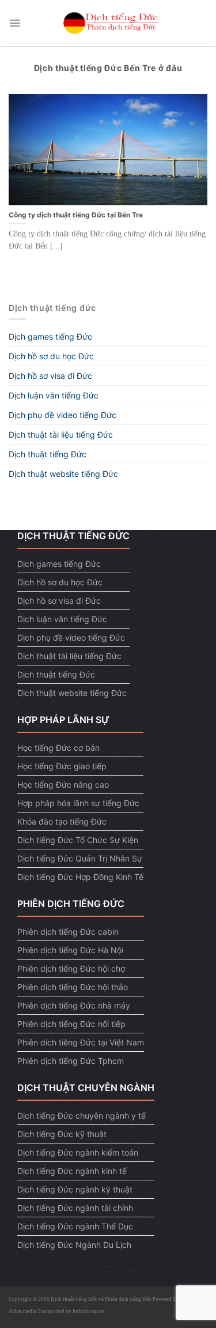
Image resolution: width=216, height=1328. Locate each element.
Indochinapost (89, 1311)
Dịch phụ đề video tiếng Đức (62, 415)
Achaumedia (22, 1311)
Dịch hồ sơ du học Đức (51, 356)
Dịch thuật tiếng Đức (47, 454)
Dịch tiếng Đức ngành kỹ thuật (74, 1189)
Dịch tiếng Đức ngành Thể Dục (75, 1226)
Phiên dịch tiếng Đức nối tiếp (71, 1024)
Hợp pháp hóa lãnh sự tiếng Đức (78, 803)
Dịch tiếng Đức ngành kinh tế (72, 1171)
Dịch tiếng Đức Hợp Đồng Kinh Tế (80, 877)
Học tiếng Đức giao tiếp (62, 766)
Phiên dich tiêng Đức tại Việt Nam (80, 1042)
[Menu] (15, 23)
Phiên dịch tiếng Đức (128, 1299)
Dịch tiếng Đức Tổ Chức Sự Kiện (77, 840)
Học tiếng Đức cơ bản (58, 748)
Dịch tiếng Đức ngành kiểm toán (77, 1152)
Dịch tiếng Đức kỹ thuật (62, 1134)
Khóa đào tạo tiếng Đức (62, 821)
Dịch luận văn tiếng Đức (53, 395)
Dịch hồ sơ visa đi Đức (50, 376)
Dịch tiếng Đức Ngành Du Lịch (74, 1245)
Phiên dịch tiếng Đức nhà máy (73, 1005)
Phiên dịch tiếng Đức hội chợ (71, 968)
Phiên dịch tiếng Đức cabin (68, 931)
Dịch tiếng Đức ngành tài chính (75, 1208)
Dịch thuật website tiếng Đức (63, 474)
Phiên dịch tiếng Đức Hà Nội (70, 950)
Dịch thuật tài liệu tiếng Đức (61, 434)
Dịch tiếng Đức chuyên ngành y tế (81, 1115)
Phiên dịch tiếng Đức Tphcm (70, 1061)
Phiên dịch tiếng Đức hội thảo (72, 987)
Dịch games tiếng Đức (50, 336)
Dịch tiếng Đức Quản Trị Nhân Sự (79, 858)
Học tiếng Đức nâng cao (63, 784)
